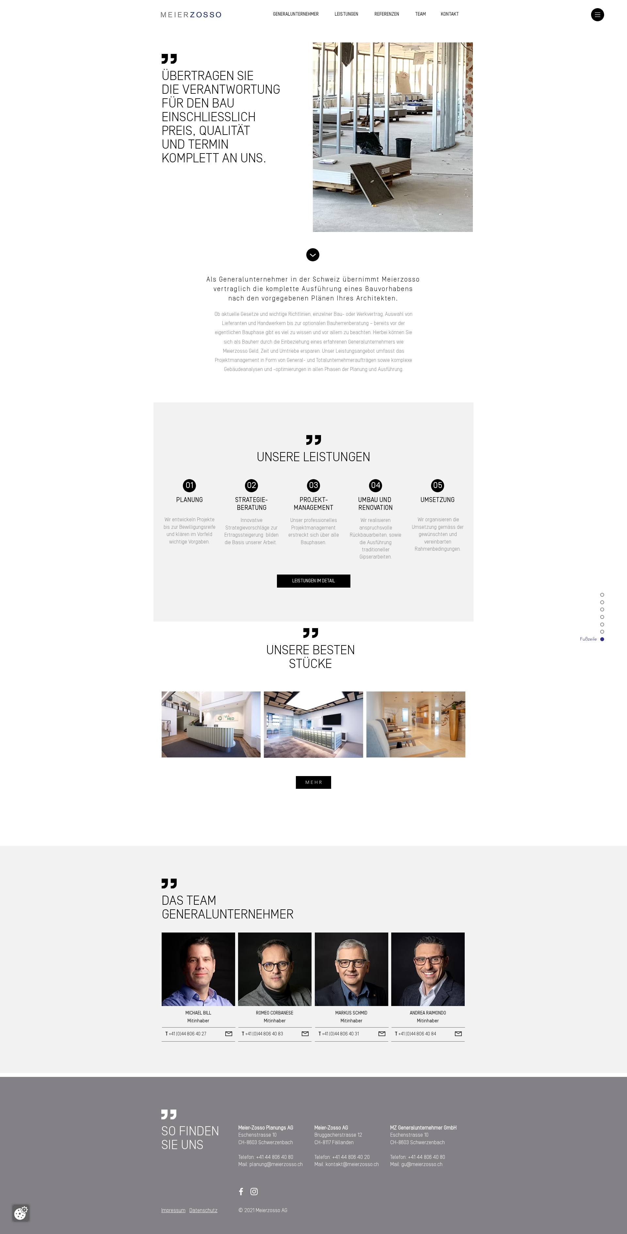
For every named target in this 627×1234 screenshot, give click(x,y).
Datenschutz (203, 1210)
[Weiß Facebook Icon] (241, 1191)
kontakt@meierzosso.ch (352, 1164)
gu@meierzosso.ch (421, 1164)
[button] (597, 14)
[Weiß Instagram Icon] (254, 1191)
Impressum (173, 1210)
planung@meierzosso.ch (276, 1164)
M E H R (313, 782)
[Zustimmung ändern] (21, 1213)
